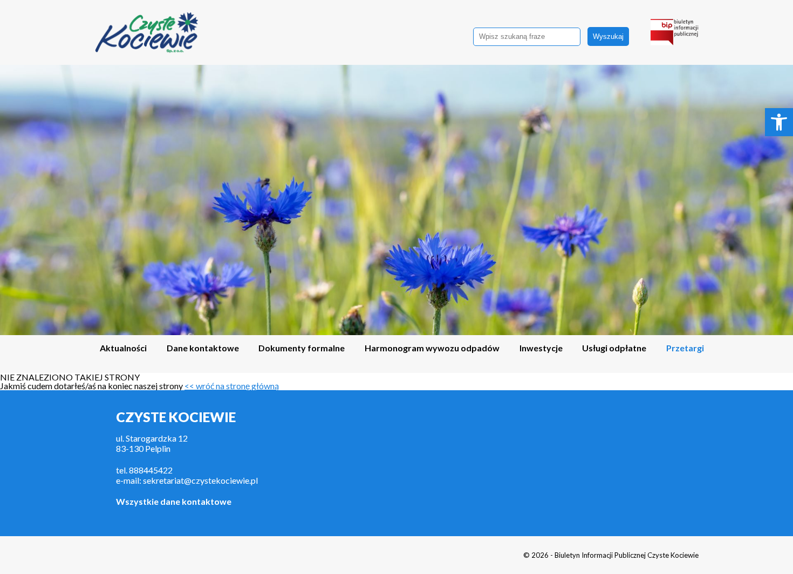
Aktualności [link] (123, 348)
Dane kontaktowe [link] (203, 348)
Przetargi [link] (685, 348)
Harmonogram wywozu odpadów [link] (432, 348)
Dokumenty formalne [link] (301, 348)
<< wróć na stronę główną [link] (231, 386)
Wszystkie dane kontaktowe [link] (173, 501)
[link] (779, 122)
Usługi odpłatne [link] (614, 348)
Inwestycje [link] (541, 348)
